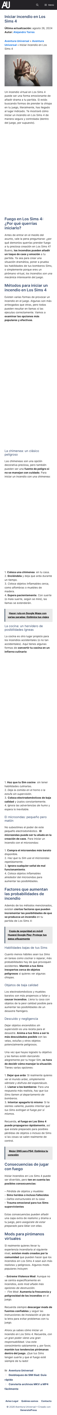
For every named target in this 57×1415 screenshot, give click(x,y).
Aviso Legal (11, 1401)
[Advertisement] (28, 157)
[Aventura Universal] (6, 5)
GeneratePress (28, 1410)
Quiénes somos (29, 1401)
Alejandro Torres (24, 32)
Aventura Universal (17, 41)
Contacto (46, 1401)
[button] (37, 5)
